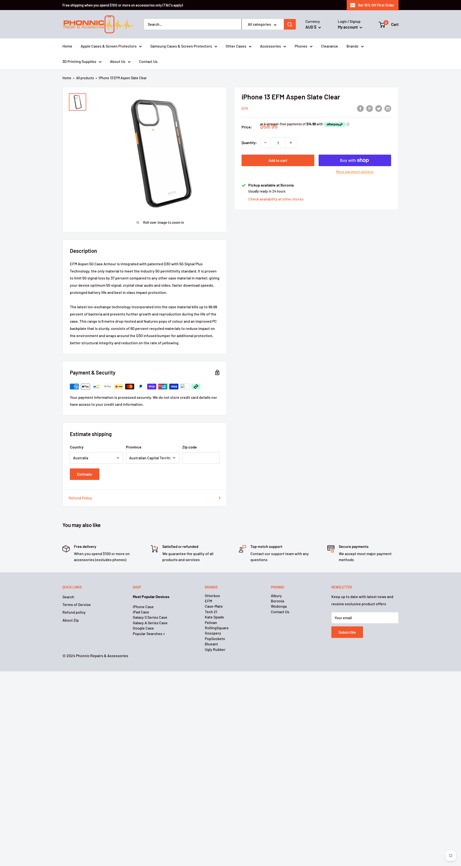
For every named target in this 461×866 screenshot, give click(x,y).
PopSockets (215, 638)
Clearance (329, 46)
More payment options (355, 171)
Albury (276, 595)
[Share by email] (387, 108)
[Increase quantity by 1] (291, 143)
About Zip (70, 620)
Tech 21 (211, 611)
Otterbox (212, 595)
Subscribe (347, 632)
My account (348, 26)
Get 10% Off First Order (376, 5)
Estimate (84, 474)
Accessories (270, 46)
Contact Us (148, 61)
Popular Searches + (149, 633)
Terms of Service (76, 604)
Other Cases (236, 46)
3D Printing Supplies (79, 61)
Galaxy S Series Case (150, 617)
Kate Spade (214, 617)
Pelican (211, 622)
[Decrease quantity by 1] (265, 143)
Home (67, 46)
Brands (352, 46)
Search (68, 596)
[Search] (290, 24)
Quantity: (249, 142)
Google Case (143, 628)
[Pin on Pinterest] (369, 108)
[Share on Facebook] (360, 108)
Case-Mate (214, 606)
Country (77, 447)
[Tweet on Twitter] (378, 108)
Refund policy (74, 612)
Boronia (277, 601)
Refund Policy (80, 498)
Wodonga (279, 606)
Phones (301, 46)
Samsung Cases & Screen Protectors (181, 46)
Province (133, 447)
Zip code (189, 447)
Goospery (213, 633)
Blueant (211, 644)
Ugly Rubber (215, 649)
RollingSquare (217, 627)
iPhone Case (143, 606)
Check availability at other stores (275, 199)
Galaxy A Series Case (150, 622)
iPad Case (141, 612)
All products (85, 78)
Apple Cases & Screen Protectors (109, 46)
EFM (245, 109)
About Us (117, 61)
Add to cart (277, 160)
